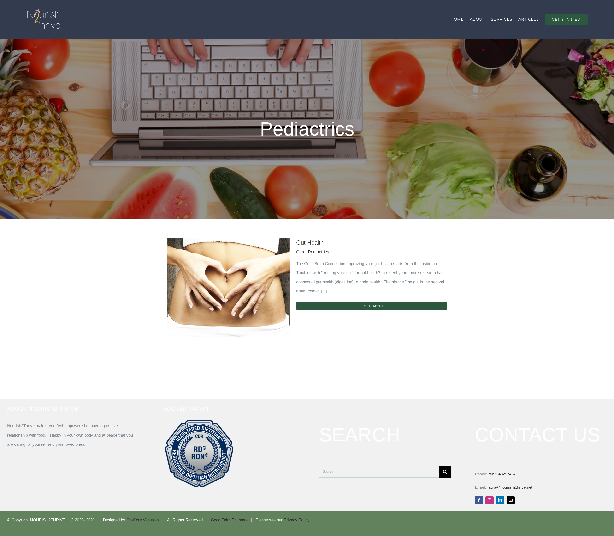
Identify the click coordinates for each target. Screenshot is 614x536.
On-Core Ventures (142, 520)
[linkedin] (500, 500)
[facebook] (479, 500)
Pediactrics (318, 251)
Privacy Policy (297, 520)
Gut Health (310, 242)
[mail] (511, 500)
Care (301, 251)
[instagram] (489, 500)
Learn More (371, 306)
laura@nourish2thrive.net (509, 487)
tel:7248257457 (502, 474)
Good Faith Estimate (229, 520)
